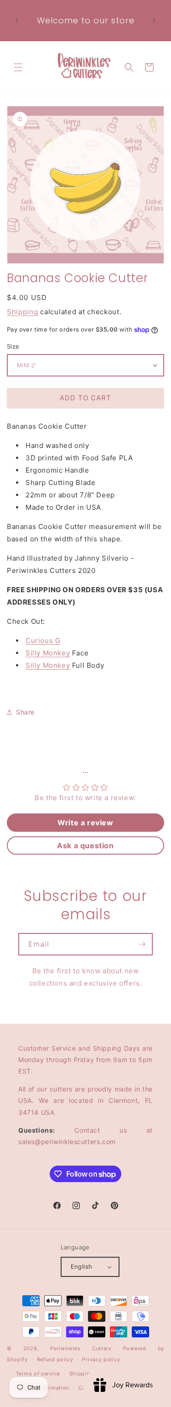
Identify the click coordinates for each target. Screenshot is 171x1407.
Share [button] (25, 712)
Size (13, 346)
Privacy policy (101, 1359)
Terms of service (38, 1373)
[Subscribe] (142, 944)
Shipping (22, 311)
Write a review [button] (85, 822)
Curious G (43, 640)
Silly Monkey (48, 653)
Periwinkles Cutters (81, 1348)
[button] (18, 67)
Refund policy (55, 1359)
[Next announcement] (154, 21)
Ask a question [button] (85, 845)
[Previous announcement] (17, 21)
